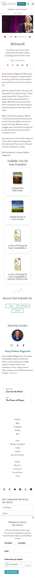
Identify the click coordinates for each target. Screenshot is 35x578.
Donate (21, 4)
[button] (32, 4)
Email (5, 513)
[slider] (8, 37)
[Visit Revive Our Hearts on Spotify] (20, 489)
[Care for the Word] (4, 13)
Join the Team (17, 472)
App (17, 433)
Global (17, 447)
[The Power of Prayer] (31, 13)
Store (18, 440)
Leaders (17, 451)
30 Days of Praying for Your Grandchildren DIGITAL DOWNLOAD (18, 276)
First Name (7, 507)
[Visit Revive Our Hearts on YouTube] (15, 489)
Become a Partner (17, 454)
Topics (17, 311)
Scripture (24, 306)
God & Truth (20, 60)
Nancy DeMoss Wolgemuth (17, 351)
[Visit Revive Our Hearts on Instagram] (4, 489)
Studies (17, 430)
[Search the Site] (28, 4)
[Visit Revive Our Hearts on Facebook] (9, 489)
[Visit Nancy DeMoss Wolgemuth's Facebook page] (23, 345)
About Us (17, 465)
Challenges (17, 426)
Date (11, 306)
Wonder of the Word (17, 444)
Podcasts (17, 419)
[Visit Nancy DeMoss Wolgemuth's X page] (17, 345)
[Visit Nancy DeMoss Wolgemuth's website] (11, 345)
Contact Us (17, 468)
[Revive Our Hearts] (9, 4)
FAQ (17, 476)
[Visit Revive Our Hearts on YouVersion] (31, 489)
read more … (14, 372)
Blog (17, 423)
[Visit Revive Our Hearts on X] (25, 489)
